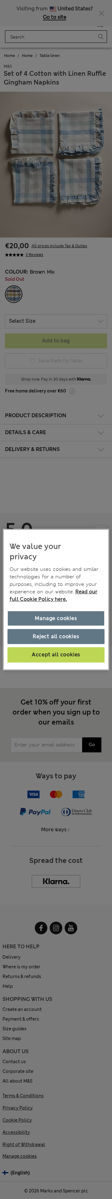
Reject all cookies (56, 636)
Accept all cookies (56, 654)
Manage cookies (56, 618)
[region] (56, 599)
